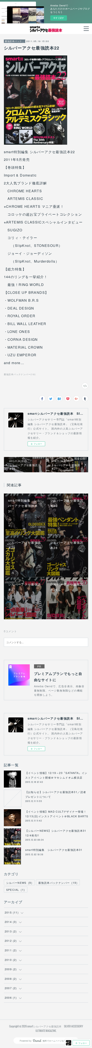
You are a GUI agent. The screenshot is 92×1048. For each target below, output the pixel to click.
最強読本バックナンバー (14, 41)
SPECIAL (15, 889)
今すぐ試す (58, 17)
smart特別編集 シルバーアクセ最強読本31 (54, 849)
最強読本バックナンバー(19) (20, 374)
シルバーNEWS (19, 882)
